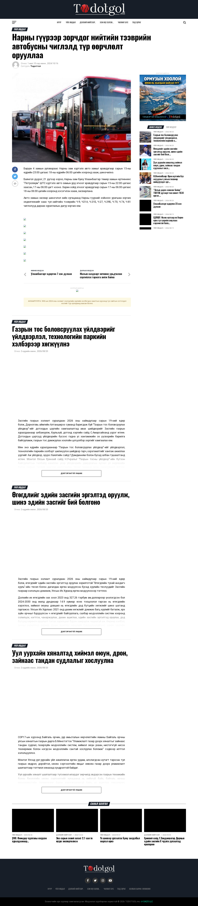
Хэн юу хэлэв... (107, 22)
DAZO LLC (148, 901)
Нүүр (59, 22)
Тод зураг (136, 22)
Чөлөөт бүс (123, 22)
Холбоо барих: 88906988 (139, 888)
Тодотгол (35, 66)
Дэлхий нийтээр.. (88, 22)
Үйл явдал (71, 22)
